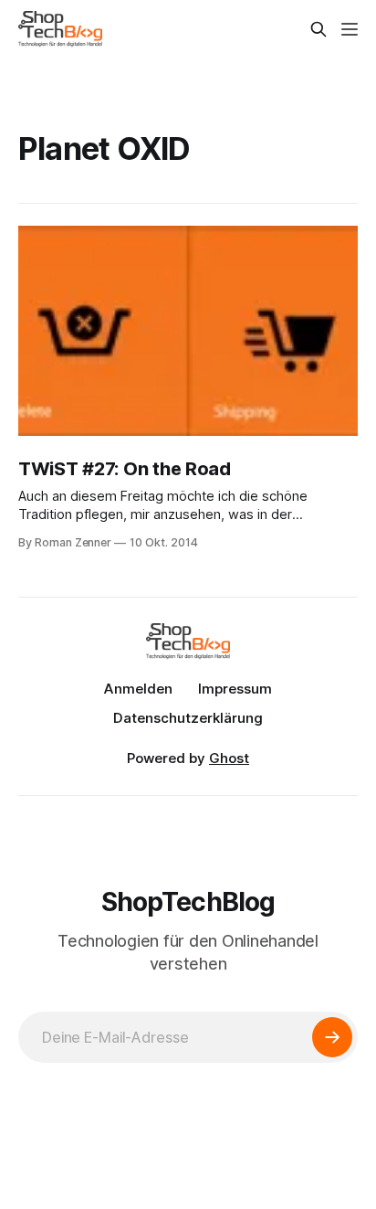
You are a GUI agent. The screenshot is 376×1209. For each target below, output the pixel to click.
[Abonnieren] (332, 1037)
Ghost (229, 758)
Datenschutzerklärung (188, 717)
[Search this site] (318, 29)
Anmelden (138, 688)
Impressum (235, 688)
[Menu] (349, 29)
